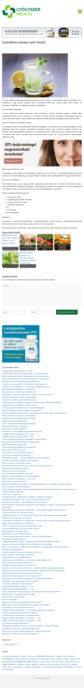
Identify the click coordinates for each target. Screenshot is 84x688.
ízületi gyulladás (7, 669)
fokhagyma (72, 659)
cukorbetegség (7, 659)
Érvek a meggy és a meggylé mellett (14, 531)
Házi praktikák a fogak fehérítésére (14, 539)
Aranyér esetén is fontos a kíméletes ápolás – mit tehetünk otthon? (25, 373)
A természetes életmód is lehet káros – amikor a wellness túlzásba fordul (27, 466)
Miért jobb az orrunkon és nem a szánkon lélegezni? (20, 634)
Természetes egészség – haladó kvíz (15, 426)
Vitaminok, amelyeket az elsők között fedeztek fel (19, 400)
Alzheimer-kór (31, 656)
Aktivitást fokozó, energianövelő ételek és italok (18, 594)
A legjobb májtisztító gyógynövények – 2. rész (18, 434)
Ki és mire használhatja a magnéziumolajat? (17, 584)
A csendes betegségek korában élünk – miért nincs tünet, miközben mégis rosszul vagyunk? (34, 413)
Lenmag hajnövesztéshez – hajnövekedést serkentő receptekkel (24, 502)
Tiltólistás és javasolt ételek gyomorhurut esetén (18, 418)
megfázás (34, 664)
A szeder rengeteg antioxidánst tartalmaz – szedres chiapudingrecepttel (27, 536)
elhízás (47, 659)
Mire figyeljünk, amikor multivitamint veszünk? (18, 607)
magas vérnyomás (9, 664)
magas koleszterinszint (72, 662)
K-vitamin (42, 662)
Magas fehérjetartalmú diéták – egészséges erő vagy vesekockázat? (26, 376)
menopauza (42, 664)
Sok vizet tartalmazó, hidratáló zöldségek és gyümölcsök (21, 410)
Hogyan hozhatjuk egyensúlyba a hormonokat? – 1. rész (21, 620)
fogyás (66, 659)
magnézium (21, 664)
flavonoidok (59, 659)
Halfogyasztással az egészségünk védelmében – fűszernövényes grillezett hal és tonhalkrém (34, 510)
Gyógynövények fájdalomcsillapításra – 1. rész (18, 589)
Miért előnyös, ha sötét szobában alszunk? (17, 534)
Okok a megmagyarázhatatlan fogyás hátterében (19, 423)
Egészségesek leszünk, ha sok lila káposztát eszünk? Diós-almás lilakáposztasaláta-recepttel (34, 515)
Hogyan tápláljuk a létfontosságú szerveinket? (18, 555)
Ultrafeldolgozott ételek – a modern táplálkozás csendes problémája (25, 458)
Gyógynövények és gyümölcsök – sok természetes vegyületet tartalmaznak (28, 610)
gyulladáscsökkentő (9, 662)
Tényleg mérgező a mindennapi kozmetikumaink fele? (21, 615)
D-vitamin (17, 659)
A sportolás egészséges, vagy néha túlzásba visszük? (20, 528)
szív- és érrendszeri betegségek (51, 667)
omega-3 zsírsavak (53, 664)
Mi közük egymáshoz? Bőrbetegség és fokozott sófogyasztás (23, 408)
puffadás (74, 664)
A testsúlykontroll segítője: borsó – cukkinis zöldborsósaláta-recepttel (26, 499)
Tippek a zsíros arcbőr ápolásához (14, 471)
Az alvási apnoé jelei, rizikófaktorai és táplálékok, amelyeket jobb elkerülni (27, 497)
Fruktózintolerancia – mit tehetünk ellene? (16, 557)
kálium (62, 662)
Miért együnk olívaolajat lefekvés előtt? (15, 468)
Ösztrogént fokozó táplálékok (12, 549)
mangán (28, 664)
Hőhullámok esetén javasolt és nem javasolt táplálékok (21, 476)
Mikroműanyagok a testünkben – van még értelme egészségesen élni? (26, 560)
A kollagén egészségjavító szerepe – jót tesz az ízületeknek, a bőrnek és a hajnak (30, 626)
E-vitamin (40, 659)
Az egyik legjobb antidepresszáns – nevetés (17, 371)
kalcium (49, 662)
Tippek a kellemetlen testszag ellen (14, 444)
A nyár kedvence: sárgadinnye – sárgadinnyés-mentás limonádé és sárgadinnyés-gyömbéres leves (36, 520)
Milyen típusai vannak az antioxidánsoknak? (17, 563)
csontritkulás (70, 656)
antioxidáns (41, 656)
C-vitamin (58, 656)
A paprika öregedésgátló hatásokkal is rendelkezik (19, 613)
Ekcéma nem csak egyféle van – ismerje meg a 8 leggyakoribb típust (26, 387)
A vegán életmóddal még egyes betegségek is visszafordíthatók (24, 439)
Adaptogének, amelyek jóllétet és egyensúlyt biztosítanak (22, 431)
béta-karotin (50, 656)
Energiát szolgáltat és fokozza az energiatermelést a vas (21, 552)
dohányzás (33, 659)
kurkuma (56, 662)
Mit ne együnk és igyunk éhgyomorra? (15, 623)
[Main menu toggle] (80, 11)
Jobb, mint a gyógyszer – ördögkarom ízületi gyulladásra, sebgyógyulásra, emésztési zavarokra (35, 547)
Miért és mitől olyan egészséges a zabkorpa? (17, 473)
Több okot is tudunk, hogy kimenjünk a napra (17, 512)
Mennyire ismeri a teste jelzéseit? (13, 597)
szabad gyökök (18, 667)
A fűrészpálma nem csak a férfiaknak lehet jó (17, 452)
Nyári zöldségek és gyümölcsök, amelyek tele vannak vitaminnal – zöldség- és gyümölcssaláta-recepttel (38, 505)
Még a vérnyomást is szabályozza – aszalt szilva (19, 479)
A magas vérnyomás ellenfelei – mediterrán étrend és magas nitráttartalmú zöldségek (31, 402)
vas (74, 667)
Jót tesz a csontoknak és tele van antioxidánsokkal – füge (22, 526)
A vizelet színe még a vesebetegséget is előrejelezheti (20, 381)
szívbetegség (67, 667)
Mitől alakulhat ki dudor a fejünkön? (14, 429)
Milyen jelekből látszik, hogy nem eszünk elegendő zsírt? (21, 576)
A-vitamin (23, 656)
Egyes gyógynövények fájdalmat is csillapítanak (18, 389)
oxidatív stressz (66, 664)
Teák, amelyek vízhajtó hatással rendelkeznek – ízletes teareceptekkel (26, 631)
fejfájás (52, 659)
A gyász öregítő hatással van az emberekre (17, 518)
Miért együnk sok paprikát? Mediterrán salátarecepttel (20, 442)
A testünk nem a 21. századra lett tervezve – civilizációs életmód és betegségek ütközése (33, 568)
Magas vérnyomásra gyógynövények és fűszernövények (21, 602)
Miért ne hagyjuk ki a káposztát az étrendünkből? (19, 416)
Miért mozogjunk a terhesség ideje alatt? (16, 487)
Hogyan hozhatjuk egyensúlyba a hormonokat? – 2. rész (21, 618)
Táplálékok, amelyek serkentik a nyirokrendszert (19, 565)
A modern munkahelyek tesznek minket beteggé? (19, 397)
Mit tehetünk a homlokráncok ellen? (14, 481)
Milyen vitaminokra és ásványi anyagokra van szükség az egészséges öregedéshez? (31, 591)
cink (64, 656)
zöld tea (78, 667)
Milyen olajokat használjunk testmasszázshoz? (18, 523)
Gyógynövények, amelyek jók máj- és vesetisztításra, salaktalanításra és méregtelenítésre (33, 570)
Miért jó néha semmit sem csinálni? (14, 450)
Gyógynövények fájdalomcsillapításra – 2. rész (18, 586)
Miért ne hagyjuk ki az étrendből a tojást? (16, 463)
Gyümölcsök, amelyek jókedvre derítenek (16, 455)
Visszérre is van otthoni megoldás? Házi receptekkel (20, 460)
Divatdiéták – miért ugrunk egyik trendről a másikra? (20, 581)
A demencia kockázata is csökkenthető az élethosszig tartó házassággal (27, 544)
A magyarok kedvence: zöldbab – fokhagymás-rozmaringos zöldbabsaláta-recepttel (31, 541)
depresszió (25, 659)
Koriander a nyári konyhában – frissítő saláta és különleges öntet (24, 384)
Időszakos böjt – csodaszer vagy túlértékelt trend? (19, 392)
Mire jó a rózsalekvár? (10, 599)
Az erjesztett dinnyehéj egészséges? (14, 421)
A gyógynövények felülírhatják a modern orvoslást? (19, 405)
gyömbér (35, 662)
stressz (4, 667)
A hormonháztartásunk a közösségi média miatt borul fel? (22, 573)
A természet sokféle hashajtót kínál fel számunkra (19, 447)
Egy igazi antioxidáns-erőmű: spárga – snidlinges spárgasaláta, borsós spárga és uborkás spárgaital (37, 484)
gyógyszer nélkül (24, 662)
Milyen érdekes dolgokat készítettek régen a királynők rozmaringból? (26, 605)
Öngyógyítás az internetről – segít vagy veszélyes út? (20, 628)
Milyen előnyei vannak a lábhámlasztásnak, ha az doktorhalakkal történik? (27, 578)
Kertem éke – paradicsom (11, 494)
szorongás (27, 667)
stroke (10, 667)
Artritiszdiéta (6, 507)
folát (78, 659)
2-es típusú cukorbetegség (10, 656)
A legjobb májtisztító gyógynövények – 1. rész (18, 437)
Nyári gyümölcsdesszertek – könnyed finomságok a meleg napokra (25, 379)
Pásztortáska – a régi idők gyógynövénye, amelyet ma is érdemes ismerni (27, 394)
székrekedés (36, 667)
